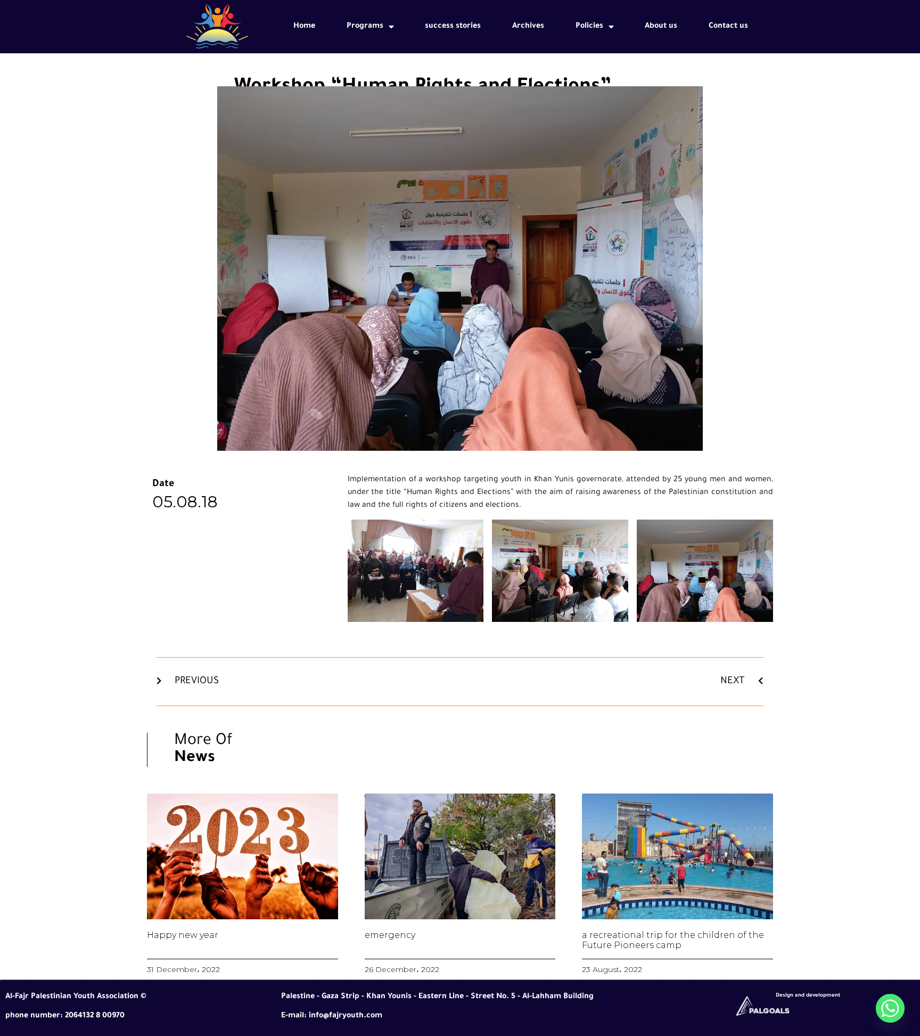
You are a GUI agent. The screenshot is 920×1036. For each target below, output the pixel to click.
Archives (528, 26)
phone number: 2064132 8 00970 (65, 1016)
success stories (453, 26)
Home (304, 26)
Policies (589, 26)
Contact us (728, 26)
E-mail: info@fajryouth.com (331, 1016)
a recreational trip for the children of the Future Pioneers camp (673, 940)
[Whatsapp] (890, 1008)
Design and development (808, 996)
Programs (365, 26)
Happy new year (182, 935)
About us (661, 26)
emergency (390, 935)
